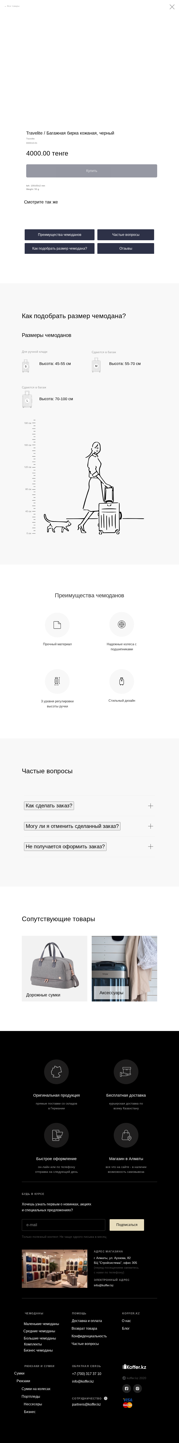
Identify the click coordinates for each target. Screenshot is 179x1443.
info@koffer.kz (104, 1285)
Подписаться (127, 1225)
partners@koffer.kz (86, 1404)
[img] (54, 968)
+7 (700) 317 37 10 (86, 1374)
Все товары (13, 6)
